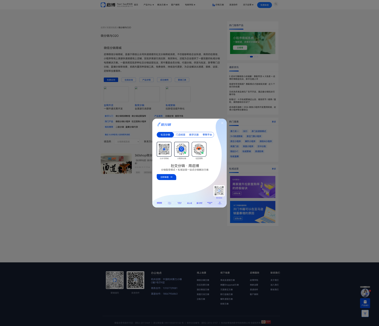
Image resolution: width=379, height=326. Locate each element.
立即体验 (164, 177)
